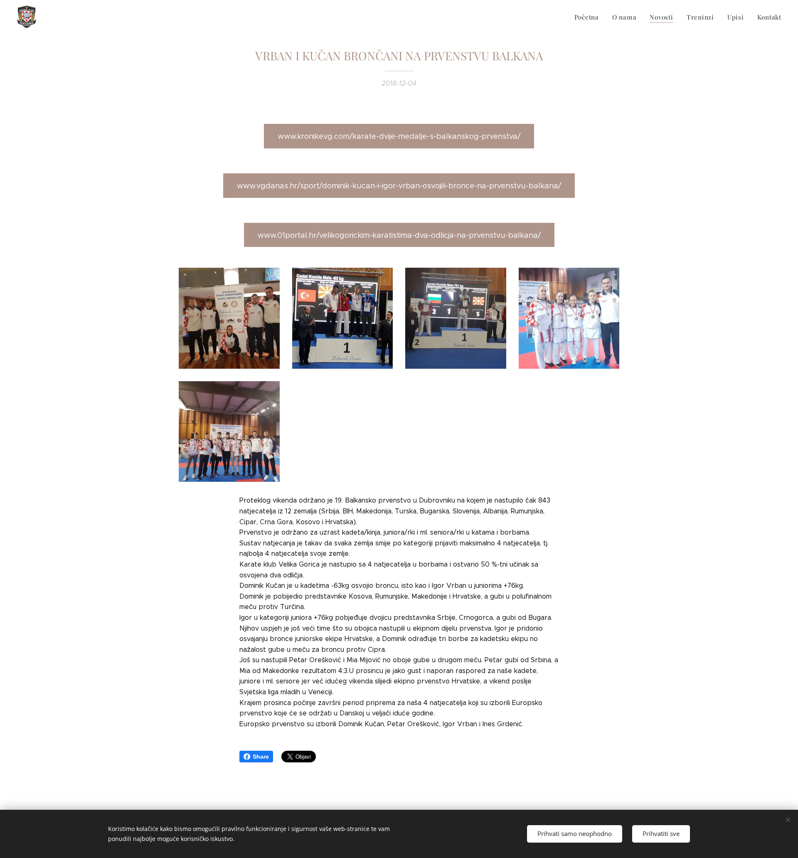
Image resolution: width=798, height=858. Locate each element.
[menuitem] (589, 17)
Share (261, 756)
